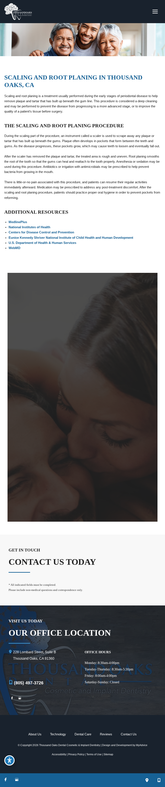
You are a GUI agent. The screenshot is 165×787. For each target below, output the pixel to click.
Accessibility (59, 754)
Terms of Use (94, 754)
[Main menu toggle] (155, 11)
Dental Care (83, 734)
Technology (58, 734)
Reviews (106, 734)
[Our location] (147, 780)
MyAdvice (141, 745)
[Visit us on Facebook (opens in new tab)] (12, 698)
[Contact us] (159, 780)
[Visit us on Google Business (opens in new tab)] (19, 698)
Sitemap (108, 754)
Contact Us (129, 734)
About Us (34, 734)
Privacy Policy (76, 754)
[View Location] (11, 652)
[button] (82, 324)
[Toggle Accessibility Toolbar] (9, 760)
